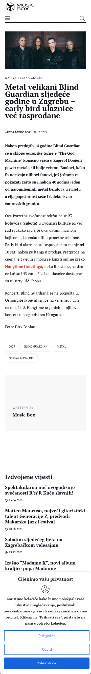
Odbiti (47, 649)
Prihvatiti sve (47, 663)
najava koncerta (21, 358)
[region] (45, 623)
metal (61, 346)
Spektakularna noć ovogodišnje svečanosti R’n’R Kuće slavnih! (40, 490)
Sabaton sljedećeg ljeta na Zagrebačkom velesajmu (33, 542)
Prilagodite (46, 635)
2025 (12, 346)
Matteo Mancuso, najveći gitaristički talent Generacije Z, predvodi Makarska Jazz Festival (45, 516)
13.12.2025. (16, 552)
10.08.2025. (16, 529)
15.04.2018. (16, 500)
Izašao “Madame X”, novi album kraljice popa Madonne (40, 565)
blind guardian (36, 346)
